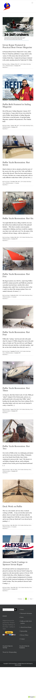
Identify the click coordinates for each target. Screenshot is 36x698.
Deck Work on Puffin (12, 506)
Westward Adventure (26, 613)
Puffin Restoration (9, 65)
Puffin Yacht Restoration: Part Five (16, 275)
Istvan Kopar (7, 181)
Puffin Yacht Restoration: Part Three (16, 389)
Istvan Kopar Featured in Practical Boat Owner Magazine (17, 46)
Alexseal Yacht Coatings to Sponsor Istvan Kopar (15, 563)
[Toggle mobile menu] (32, 3)
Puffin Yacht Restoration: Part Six (18, 218)
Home (22, 609)
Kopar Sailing (7, 64)
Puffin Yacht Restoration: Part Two (16, 447)
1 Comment (16, 183)
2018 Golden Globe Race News (26, 125)
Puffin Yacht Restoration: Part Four (16, 333)
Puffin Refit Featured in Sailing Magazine (17, 105)
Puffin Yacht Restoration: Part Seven (16, 163)
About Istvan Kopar (25, 627)
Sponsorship (23, 631)
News (22, 617)
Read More (5, 67)
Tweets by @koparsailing (10, 652)
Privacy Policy (24, 635)
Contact (22, 639)
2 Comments (13, 297)
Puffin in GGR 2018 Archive (26, 622)
